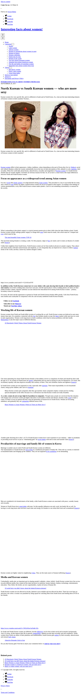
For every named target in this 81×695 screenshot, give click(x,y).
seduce (57, 635)
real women (29, 449)
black (57, 316)
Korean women (5, 167)
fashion (75, 248)
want (69, 398)
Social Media (12, 12)
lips (49, 241)
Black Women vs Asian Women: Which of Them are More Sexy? (25, 404)
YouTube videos (16, 306)
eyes (2, 234)
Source (7, 242)
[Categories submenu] (12, 44)
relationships (37, 633)
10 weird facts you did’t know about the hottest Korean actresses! (25, 661)
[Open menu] (3, 35)
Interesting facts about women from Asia (20, 82)
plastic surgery (18, 183)
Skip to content (5, 1)
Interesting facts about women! (22, 29)
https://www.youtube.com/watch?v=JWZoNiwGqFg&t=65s (19, 628)
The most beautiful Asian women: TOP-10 (18, 237)
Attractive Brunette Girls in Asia (15, 640)
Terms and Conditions (8, 692)
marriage (74, 169)
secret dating (42, 439)
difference (40, 631)
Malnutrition (4, 320)
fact (34, 316)
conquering (25, 401)
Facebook (16, 301)
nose (41, 232)
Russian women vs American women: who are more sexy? (23, 664)
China (33, 573)
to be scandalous (51, 451)
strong (31, 380)
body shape (12, 637)
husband (30, 387)
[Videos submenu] (10, 68)
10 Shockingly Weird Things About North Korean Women (23, 323)
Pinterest (18, 304)
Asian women (43, 183)
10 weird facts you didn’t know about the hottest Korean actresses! (25, 588)
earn (12, 184)
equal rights (22, 506)
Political (73, 167)
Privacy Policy (5, 686)
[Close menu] (3, 38)
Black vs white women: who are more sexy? (18, 666)
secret (8, 183)
